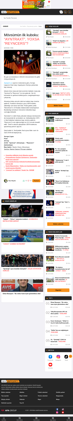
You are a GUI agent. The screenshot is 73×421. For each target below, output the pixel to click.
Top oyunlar (5, 396)
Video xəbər (68, 419)
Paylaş (36, 180)
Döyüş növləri (5, 399)
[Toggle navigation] (69, 11)
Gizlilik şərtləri (60, 392)
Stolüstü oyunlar (6, 403)
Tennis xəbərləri (43, 396)
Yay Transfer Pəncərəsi (10, 18)
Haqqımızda (59, 396)
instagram (58, 360)
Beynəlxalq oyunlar (32, 26)
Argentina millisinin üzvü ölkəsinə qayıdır (19, 155)
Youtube (50, 368)
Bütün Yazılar (58, 105)
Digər (39, 399)
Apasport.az (8, 83)
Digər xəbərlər (53, 419)
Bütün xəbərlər (58, 224)
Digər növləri (23, 396)
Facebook (50, 360)
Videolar (22, 399)
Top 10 (22, 403)
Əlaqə (58, 399)
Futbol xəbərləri (42, 392)
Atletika (22, 392)
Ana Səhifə (23, 26)
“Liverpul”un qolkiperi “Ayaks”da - (20, 170)
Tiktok (66, 360)
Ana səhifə (4, 419)
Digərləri (58, 290)
